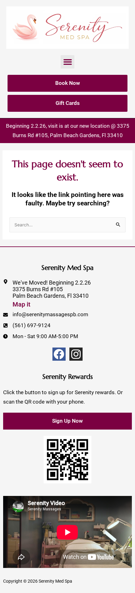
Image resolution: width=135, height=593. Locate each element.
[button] (67, 62)
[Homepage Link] (67, 27)
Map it (21, 304)
